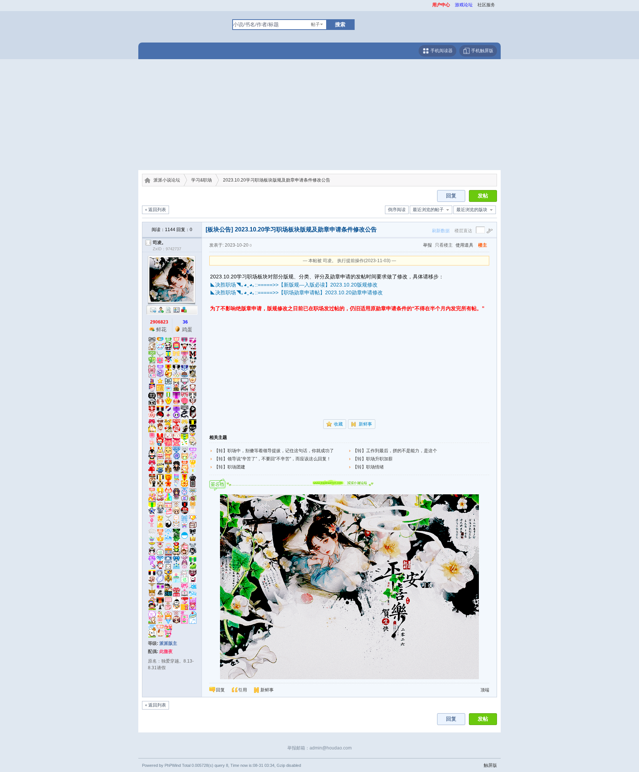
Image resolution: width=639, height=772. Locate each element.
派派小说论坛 (166, 180)
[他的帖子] (169, 310)
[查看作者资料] (176, 310)
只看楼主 (444, 245)
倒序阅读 (397, 209)
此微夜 (166, 651)
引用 (242, 690)
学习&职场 (201, 180)
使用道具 (464, 245)
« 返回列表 (155, 209)
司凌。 (159, 242)
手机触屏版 (481, 50)
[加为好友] (161, 310)
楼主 (482, 245)
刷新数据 (441, 230)
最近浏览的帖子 (428, 209)
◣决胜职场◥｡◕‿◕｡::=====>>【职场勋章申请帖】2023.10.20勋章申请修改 (296, 292)
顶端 (484, 690)
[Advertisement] (319, 114)
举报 (427, 245)
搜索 (340, 24)
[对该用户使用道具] (184, 310)
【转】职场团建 (229, 467)
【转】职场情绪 (368, 467)
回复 (451, 196)
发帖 (483, 196)
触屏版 (490, 765)
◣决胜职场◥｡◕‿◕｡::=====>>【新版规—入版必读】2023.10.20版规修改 (294, 285)
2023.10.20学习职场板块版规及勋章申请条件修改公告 (276, 180)
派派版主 (168, 643)
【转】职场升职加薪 (373, 458)
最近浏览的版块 (471, 209)
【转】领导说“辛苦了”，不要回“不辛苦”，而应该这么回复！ (272, 458)
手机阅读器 (441, 50)
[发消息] (153, 310)
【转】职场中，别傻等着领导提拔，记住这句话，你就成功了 (274, 450)
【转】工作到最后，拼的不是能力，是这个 (395, 450)
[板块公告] (219, 229)
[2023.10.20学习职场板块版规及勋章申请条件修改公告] (349, 540)
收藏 (338, 424)
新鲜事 (365, 424)
